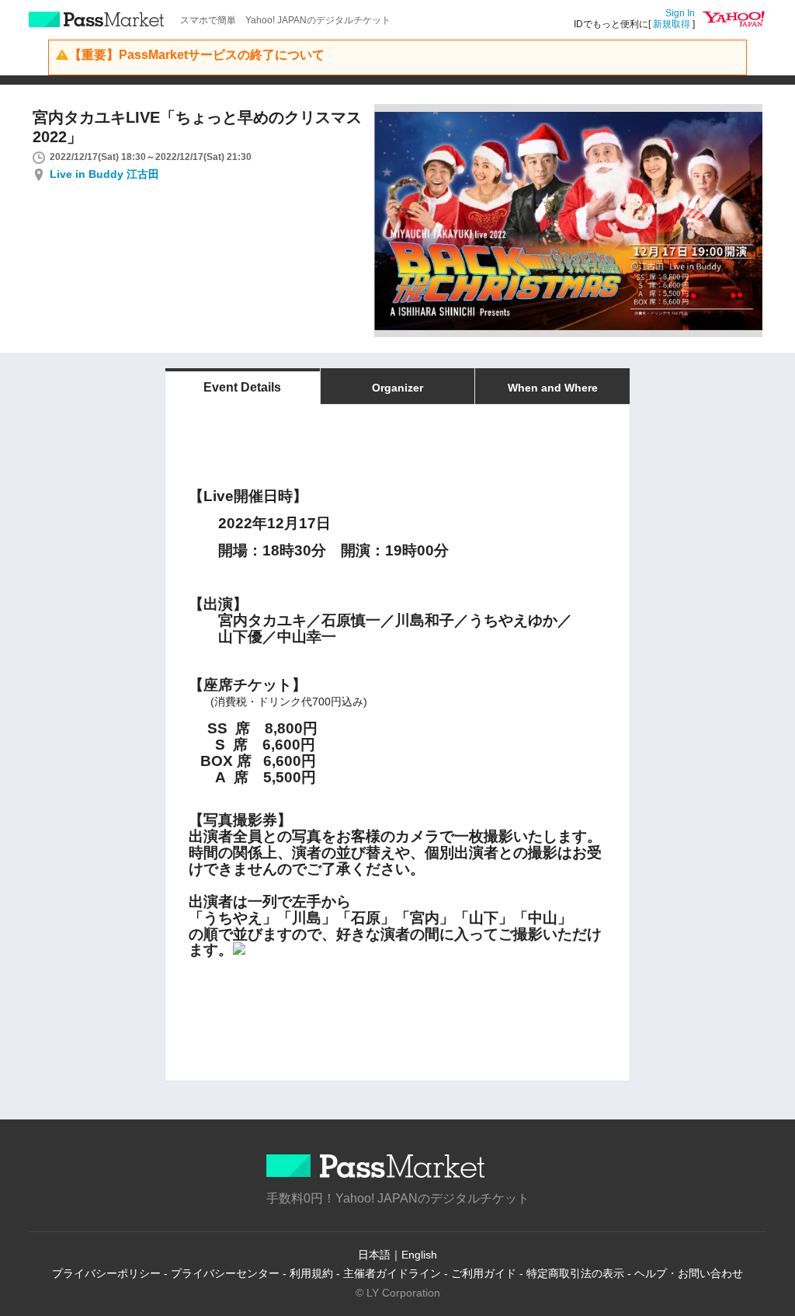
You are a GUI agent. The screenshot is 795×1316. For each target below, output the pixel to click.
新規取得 (671, 24)
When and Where (553, 387)
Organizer (397, 387)
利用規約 (311, 1273)
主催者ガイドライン (392, 1273)
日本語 (374, 1254)
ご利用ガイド (483, 1273)
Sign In (680, 13)
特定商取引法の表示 (575, 1273)
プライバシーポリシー (106, 1273)
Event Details (242, 387)
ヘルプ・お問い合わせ (688, 1273)
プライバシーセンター (225, 1273)
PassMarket (97, 19)
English (419, 1254)
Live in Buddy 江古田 (104, 174)
